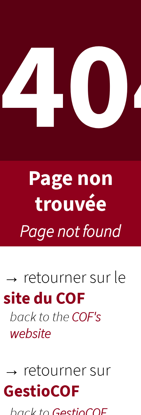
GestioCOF (41, 390)
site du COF (44, 297)
